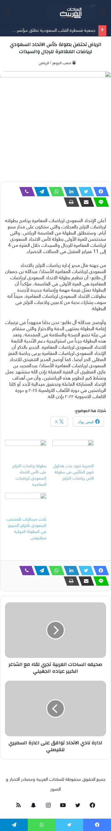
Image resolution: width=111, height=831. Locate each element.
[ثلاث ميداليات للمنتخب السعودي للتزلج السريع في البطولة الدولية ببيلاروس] (25, 505)
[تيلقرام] (40, 191)
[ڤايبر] (25, 191)
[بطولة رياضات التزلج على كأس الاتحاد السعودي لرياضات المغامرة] (25, 451)
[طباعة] (70, 202)
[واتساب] (55, 191)
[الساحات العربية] (71, 12)
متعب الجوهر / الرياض (55, 63)
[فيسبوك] (99, 191)
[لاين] (99, 202)
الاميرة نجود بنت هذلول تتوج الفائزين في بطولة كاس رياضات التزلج (73, 472)
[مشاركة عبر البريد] (84, 202)
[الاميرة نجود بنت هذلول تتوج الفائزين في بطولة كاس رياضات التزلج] (73, 451)
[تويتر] (84, 191)
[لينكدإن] (70, 191)
